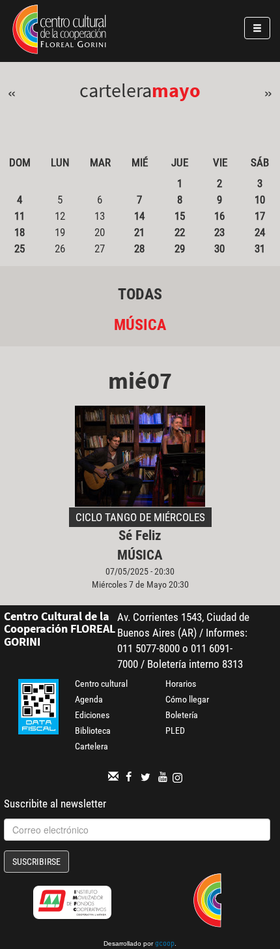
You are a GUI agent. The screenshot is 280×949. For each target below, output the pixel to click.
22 (180, 232)
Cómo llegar (187, 699)
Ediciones (92, 714)
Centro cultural (101, 683)
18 (19, 232)
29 (180, 248)
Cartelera (91, 746)
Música (140, 325)
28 (139, 248)
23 (219, 232)
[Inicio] (59, 31)
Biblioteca (93, 730)
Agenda (89, 699)
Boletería (181, 714)
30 (219, 248)
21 (139, 232)
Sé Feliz (140, 535)
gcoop (165, 944)
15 (180, 215)
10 (260, 199)
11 (19, 215)
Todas (140, 294)
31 (260, 248)
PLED (175, 730)
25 (19, 248)
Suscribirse (36, 861)
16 (219, 215)
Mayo (176, 90)
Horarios (180, 683)
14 (139, 215)
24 (260, 232)
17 (260, 215)
